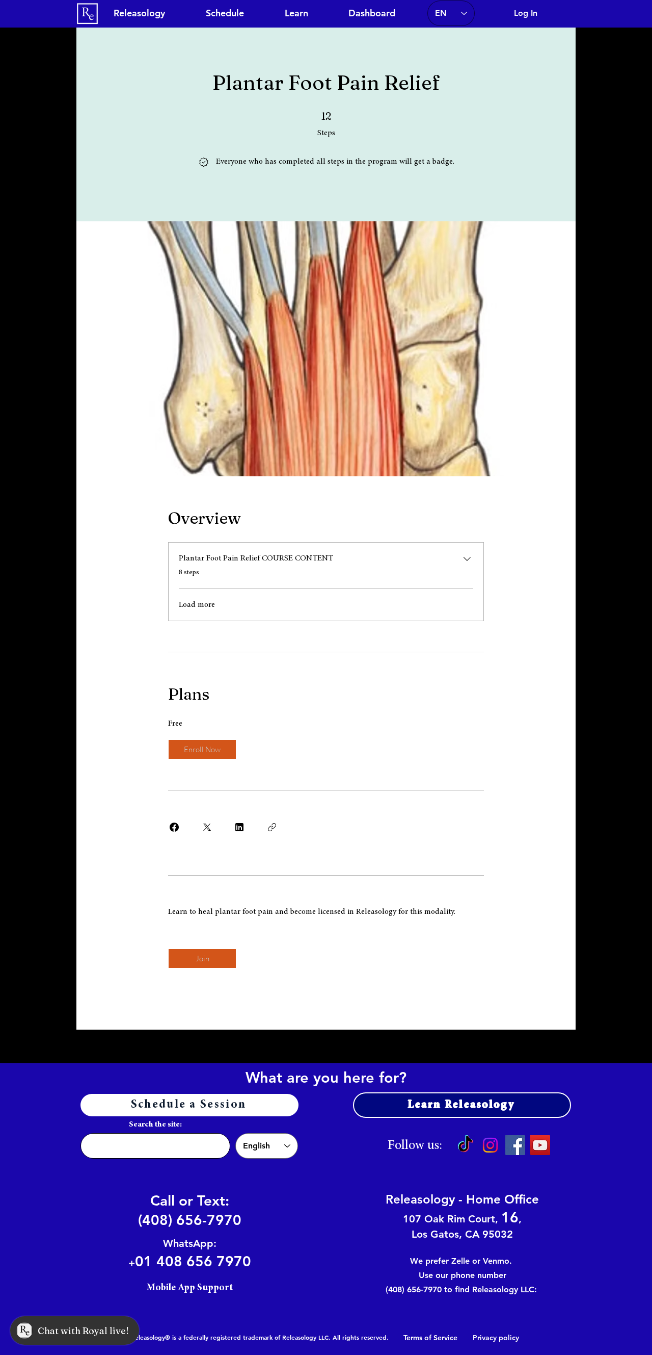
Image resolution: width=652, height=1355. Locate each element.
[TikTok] (465, 1145)
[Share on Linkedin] (239, 827)
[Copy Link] (272, 827)
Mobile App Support (190, 1288)
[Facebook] (515, 1145)
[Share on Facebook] (174, 827)
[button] (296, 13)
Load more (197, 605)
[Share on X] (207, 827)
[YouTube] (540, 1145)
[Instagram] (490, 1145)
